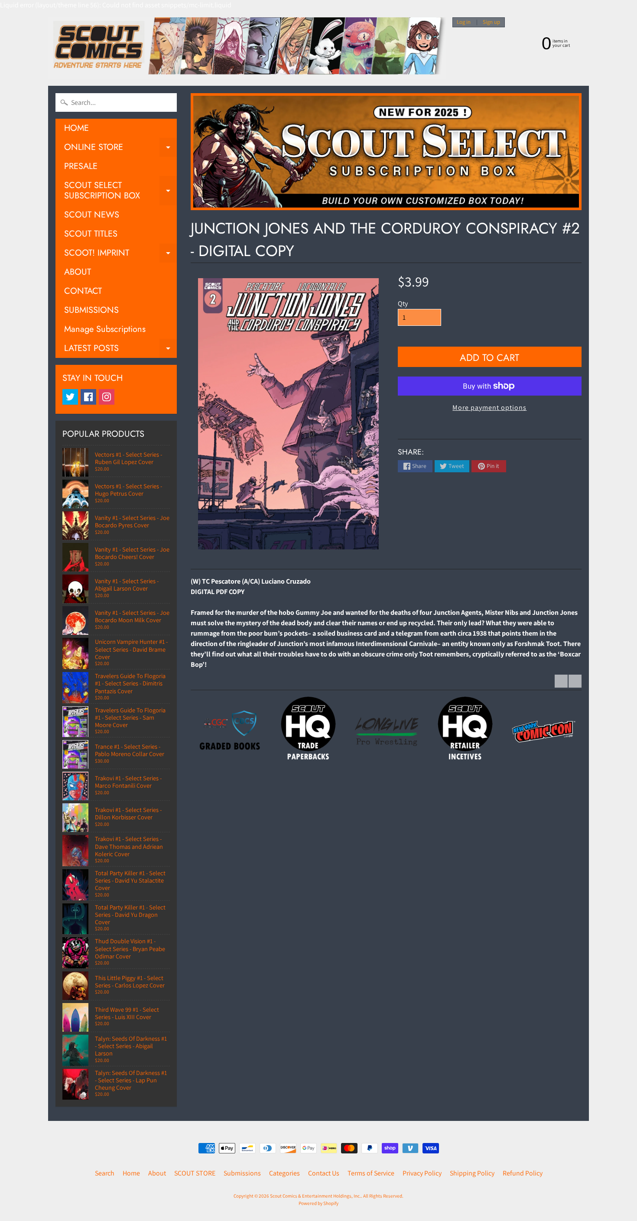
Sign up (491, 22)
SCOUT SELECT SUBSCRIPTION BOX (120, 191)
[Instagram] (106, 397)
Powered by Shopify (318, 1203)
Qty (403, 303)
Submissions (242, 1173)
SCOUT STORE (194, 1173)
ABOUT (77, 272)
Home (131, 1173)
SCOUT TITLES (90, 233)
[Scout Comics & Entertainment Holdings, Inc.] (247, 48)
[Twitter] (70, 397)
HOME (76, 128)
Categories (284, 1173)
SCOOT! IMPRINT (120, 255)
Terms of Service (371, 1173)
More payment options (489, 407)
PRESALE (81, 166)
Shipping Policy (472, 1173)
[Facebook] (88, 397)
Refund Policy (523, 1173)
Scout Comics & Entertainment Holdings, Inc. (315, 1196)
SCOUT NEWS (91, 214)
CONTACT (83, 291)
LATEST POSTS (120, 350)
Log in (464, 22)
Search (104, 1173)
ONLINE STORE (120, 149)
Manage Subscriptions (105, 329)
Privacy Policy (422, 1173)
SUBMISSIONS (91, 310)
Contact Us (323, 1173)
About (157, 1173)
